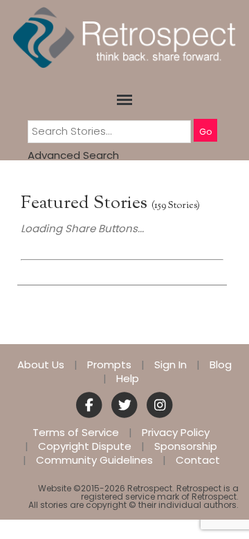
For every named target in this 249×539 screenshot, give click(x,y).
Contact (198, 460)
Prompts (109, 365)
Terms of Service (76, 432)
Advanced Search (73, 155)
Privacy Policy (176, 432)
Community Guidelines (94, 460)
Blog (221, 365)
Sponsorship (185, 446)
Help (127, 379)
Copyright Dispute (84, 446)
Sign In (170, 365)
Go (205, 132)
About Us (40, 365)
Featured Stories (84, 203)
